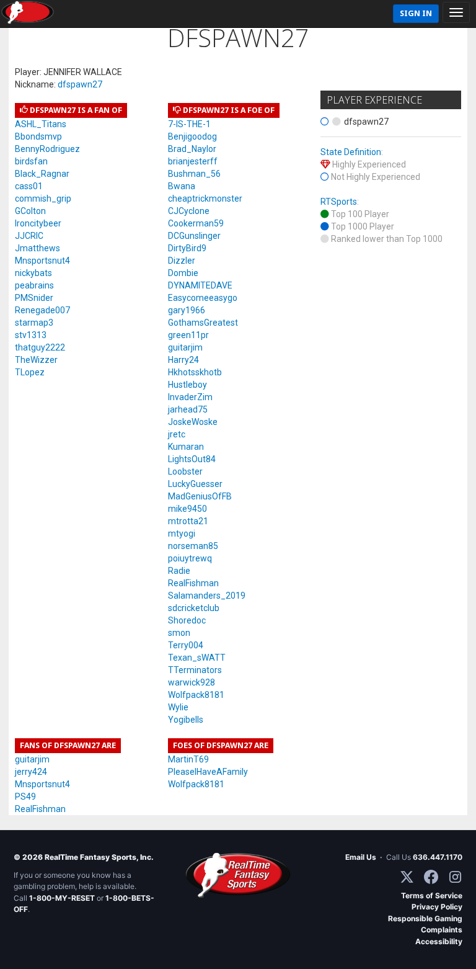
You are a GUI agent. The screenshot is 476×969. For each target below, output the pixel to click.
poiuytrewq (190, 558)
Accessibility (438, 941)
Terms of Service (431, 895)
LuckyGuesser (195, 484)
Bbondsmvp (38, 136)
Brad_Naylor (192, 149)
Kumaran (186, 447)
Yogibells (185, 720)
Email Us (360, 857)
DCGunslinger (194, 236)
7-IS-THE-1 (189, 124)
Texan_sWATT (197, 658)
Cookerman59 (196, 223)
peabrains (34, 285)
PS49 (25, 797)
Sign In (416, 13)
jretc (176, 434)
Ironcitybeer (38, 223)
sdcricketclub (193, 608)
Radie (179, 571)
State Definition (350, 152)
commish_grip (43, 198)
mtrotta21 (188, 521)
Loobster (185, 471)
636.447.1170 (437, 857)
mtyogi (181, 533)
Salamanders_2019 (206, 596)
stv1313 (30, 335)
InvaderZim (190, 397)
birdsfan (31, 161)
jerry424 (31, 772)
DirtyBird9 (187, 248)
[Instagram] (455, 877)
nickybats (33, 273)
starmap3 (34, 323)
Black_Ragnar (42, 174)
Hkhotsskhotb (195, 372)
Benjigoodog (192, 136)
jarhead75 (188, 409)
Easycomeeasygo (202, 298)
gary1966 (186, 310)
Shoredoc (187, 620)
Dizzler (181, 261)
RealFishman (193, 583)
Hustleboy (187, 385)
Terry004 (185, 645)
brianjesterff (193, 161)
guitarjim (185, 347)
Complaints (441, 929)
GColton (30, 211)
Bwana (181, 186)
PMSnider (34, 298)
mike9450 (187, 509)
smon (179, 633)
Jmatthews (37, 248)
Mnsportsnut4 (42, 261)
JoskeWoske (193, 422)
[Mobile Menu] (456, 12)
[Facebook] (431, 877)
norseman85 (193, 546)
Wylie (178, 707)
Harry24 (183, 360)
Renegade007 (42, 310)
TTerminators (195, 670)
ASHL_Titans (40, 124)
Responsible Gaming (425, 918)
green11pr (188, 335)
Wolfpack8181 (196, 695)
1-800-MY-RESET (62, 898)
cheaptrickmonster (205, 198)
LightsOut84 (192, 459)
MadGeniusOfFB (200, 496)
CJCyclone (188, 211)
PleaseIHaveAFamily (208, 772)
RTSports (338, 202)
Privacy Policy (437, 906)
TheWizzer (36, 360)
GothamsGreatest (203, 323)
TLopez (30, 372)
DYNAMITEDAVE (200, 285)
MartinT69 (188, 759)
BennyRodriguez (47, 149)
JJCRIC (29, 236)
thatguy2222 (40, 347)
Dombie (183, 273)
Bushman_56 (194, 174)
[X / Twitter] (407, 877)
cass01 (29, 186)
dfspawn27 (80, 84)
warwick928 (191, 682)
